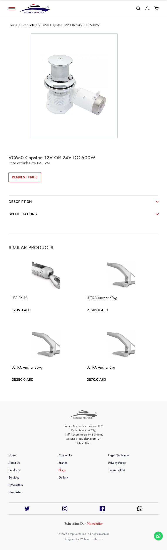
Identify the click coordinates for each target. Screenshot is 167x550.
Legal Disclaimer (118, 455)
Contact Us (65, 455)
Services (13, 477)
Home (12, 25)
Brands (62, 463)
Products (27, 25)
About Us (14, 463)
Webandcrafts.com (91, 539)
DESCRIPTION (20, 201)
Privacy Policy (117, 463)
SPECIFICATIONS (23, 214)
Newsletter (95, 523)
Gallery (63, 477)
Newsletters (15, 485)
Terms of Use (116, 470)
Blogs (61, 470)
